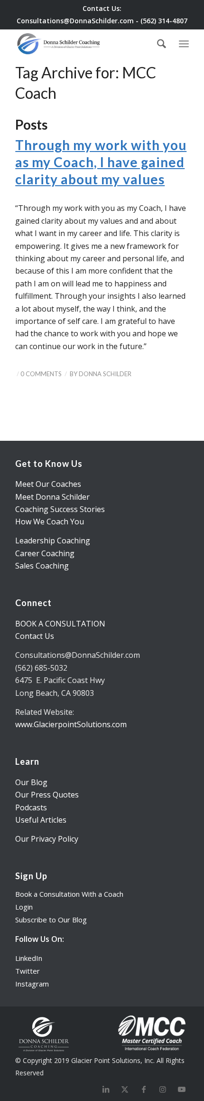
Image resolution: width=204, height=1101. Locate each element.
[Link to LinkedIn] (106, 1089)
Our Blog (31, 782)
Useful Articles (40, 820)
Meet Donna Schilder (52, 497)
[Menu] (184, 42)
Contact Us (34, 636)
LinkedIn (28, 958)
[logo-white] (59, 43)
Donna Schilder (105, 374)
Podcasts (31, 807)
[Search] (161, 43)
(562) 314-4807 (163, 20)
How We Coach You (49, 521)
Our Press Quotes (47, 794)
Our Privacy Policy (46, 839)
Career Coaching (44, 553)
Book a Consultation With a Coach (69, 894)
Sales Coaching (42, 565)
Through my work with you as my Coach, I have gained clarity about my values (100, 162)
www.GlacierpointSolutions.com (71, 724)
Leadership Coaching (52, 540)
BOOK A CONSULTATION (60, 623)
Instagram (32, 983)
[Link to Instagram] (163, 1089)
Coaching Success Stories (60, 509)
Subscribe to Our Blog (51, 919)
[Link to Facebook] (144, 1089)
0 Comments (41, 374)
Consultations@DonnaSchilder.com (75, 20)
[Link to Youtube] (182, 1089)
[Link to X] (125, 1089)
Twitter (27, 971)
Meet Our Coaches (48, 484)
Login (24, 906)
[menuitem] (161, 43)
